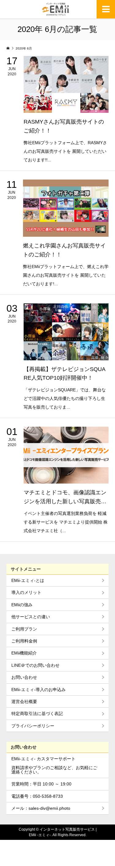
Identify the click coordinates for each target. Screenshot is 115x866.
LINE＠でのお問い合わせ (35, 665)
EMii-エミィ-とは (27, 580)
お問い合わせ (24, 677)
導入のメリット (26, 592)
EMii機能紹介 (24, 652)
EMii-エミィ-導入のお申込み (38, 689)
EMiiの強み (22, 604)
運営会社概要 (24, 701)
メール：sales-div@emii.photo (40, 808)
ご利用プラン (24, 629)
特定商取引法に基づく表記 (37, 713)
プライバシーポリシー (32, 725)
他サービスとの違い (30, 616)
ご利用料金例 (24, 641)
